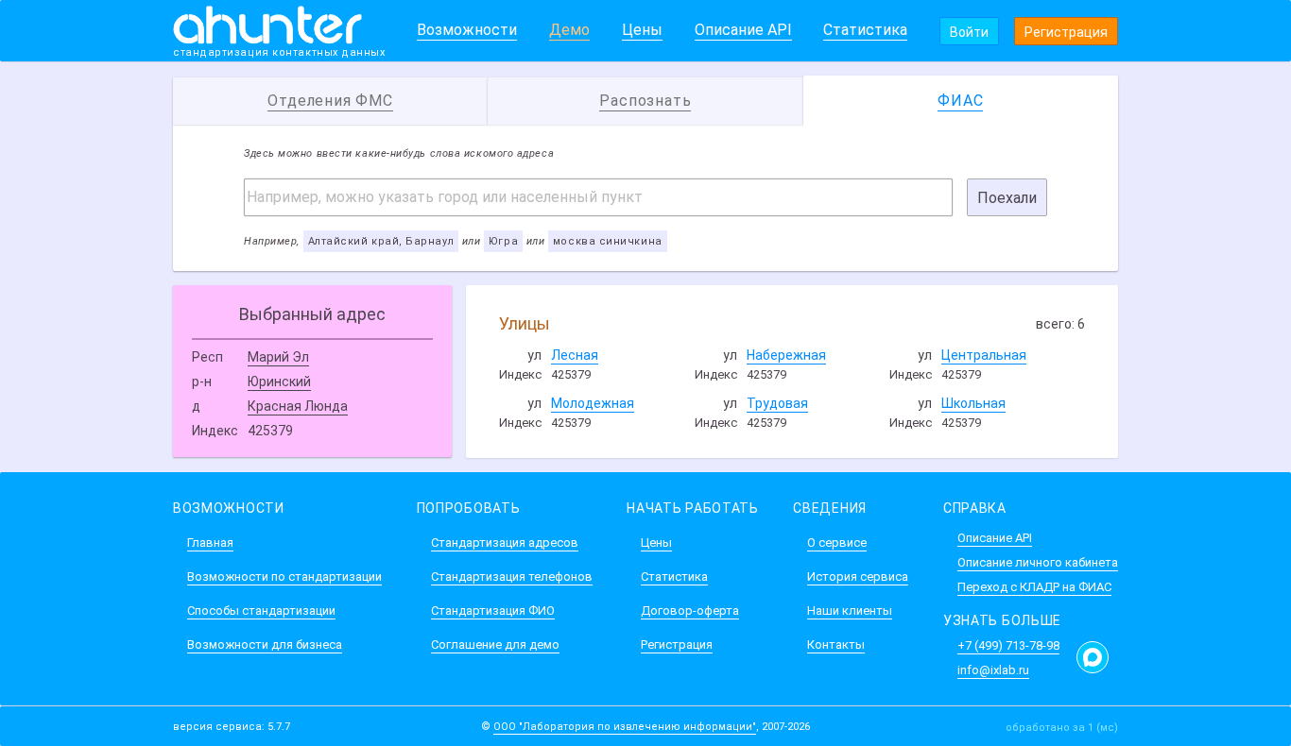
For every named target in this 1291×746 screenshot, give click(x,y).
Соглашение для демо (495, 644)
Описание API (743, 30)
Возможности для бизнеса (264, 644)
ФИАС (960, 101)
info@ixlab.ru (993, 670)
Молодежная (592, 403)
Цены (642, 30)
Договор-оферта (690, 610)
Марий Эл (278, 357)
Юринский (279, 381)
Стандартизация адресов (504, 542)
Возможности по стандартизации (284, 576)
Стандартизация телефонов (512, 576)
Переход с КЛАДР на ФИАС (1034, 587)
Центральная (983, 355)
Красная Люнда (298, 406)
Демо (569, 30)
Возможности (467, 30)
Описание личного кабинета (1037, 562)
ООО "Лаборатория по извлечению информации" (624, 727)
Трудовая (777, 403)
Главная (210, 542)
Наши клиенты (849, 610)
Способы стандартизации (261, 610)
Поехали (1007, 198)
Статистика (865, 30)
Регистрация (1066, 32)
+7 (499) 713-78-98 (1008, 645)
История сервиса (857, 576)
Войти (969, 32)
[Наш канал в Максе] (1092, 657)
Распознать (645, 101)
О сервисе (837, 542)
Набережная (786, 355)
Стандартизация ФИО (493, 610)
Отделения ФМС (329, 101)
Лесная (574, 355)
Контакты (836, 644)
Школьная (973, 403)
